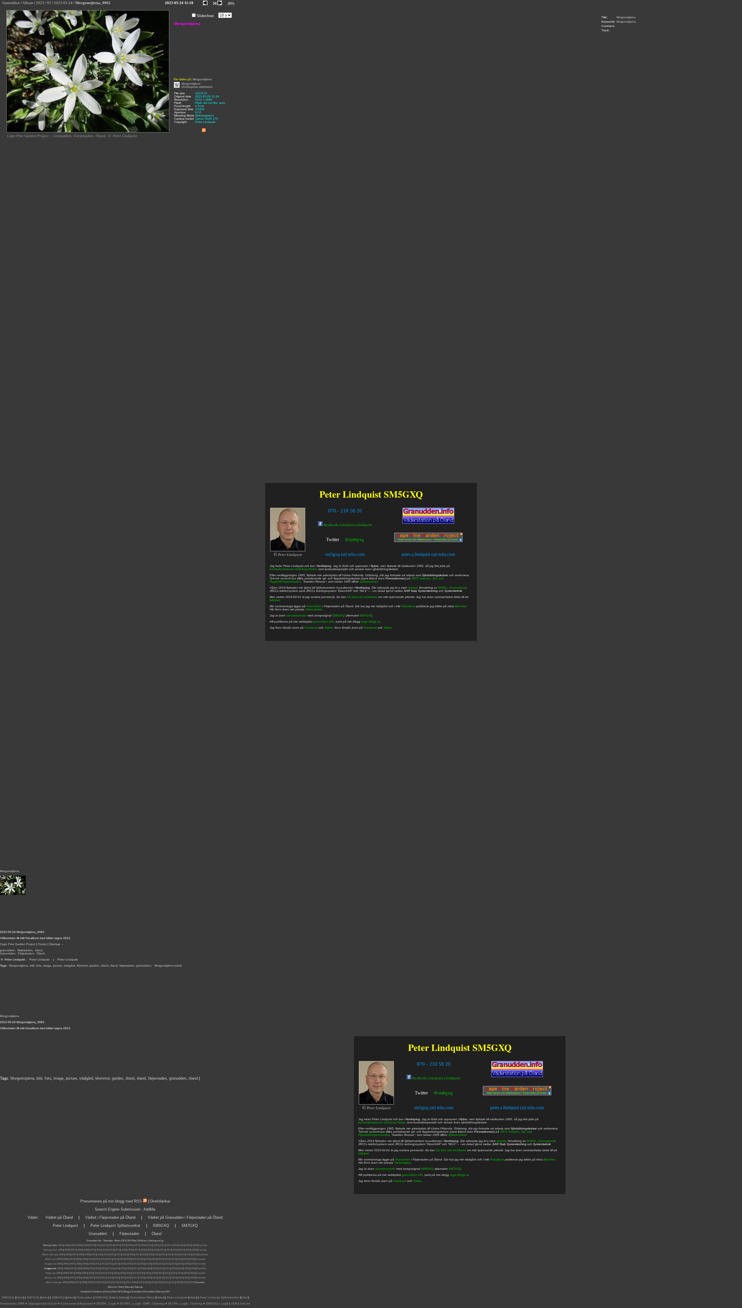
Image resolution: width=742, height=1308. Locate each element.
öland (39, 950)
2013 (111, 1245)
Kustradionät (546, 1141)
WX (124, 1240)
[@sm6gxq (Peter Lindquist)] (428, 1093)
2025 (188, 1245)
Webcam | (143, 1240)
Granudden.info (93, 1240)
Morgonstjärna (626, 17)
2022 (168, 1245)
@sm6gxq (443, 1092)
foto (38, 965)
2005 (60, 1245)
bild (32, 965)
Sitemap (54, 944)
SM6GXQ (58, 1297)
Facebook (399, 1181)
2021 (162, 1245)
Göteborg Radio (394, 1122)
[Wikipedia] (177, 86)
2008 (79, 1245)
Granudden (7, 953)
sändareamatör (385, 1168)
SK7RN (173, 1303)
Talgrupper (35, 1303)
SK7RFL (125, 1303)
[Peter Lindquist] (376, 1103)
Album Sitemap (53, 1282)
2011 (98, 1245)
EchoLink (51, 1303)
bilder (19, 1297)
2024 (181, 1245)
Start (120, 1287)
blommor (82, 965)
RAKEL (532, 1141)
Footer (42, 944)
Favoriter (203, 1245)
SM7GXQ (454, 1168)
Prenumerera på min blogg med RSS (111, 1201)
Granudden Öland (142, 1297)
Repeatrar (86, 1303)
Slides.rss (50, 1273)
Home (107, 1291)
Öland (41, 953)
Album (117, 1240)
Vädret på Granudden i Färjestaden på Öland (185, 1217)
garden (94, 965)
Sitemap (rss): (50, 1250)
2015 (123, 1245)
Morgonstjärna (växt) (168, 965)
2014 (117, 1245)
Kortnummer (69, 1303)
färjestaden (24, 950)
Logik (112, 1303)
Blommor (549, 1159)
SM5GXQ (492, 1047)
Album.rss (50, 1259)
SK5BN (101, 1303)
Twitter (421, 1092)
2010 (92, 1245)
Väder (32, 1217)
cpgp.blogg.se (459, 1174)
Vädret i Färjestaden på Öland (110, 1217)
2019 (149, 1245)
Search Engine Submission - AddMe (125, 1209)
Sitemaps (107, 1240)
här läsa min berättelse (451, 1150)
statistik (501, 1141)
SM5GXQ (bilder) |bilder (110, 1297)
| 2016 (134, 1282)
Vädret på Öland (59, 1217)
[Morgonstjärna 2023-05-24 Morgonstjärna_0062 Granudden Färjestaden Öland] (87, 131)
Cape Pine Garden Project (17, 944)
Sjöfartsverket (457, 1134)
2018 (143, 1245)
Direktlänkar (160, 1201)
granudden (7, 950)
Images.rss (50, 1263)
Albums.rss (50, 1277)
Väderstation (402, 1162)
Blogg (126, 1291)
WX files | (132, 1240)
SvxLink (245, 1303)
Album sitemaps (50, 1254)
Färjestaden (26, 953)
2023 (175, 1245)
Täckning (158, 1303)
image (47, 965)
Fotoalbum (497, 1159)
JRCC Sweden (509, 1131)
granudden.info (412, 1174)
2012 (104, 1245)
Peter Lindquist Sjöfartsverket (115, 1225)
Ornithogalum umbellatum (196, 86)
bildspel (363, 1153)
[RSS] (203, 129)
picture (57, 965)
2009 (85, 1245)
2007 (73, 1245)
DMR (21, 1303)
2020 (155, 1245)
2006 (66, 1245)
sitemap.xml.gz (156, 1240)
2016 (130, 1245)
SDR (234, 1303)
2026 (194, 1245)
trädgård (69, 965)
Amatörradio (8, 1303)
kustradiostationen (370, 1122)
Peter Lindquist (39, 959)
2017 (136, 1245)
